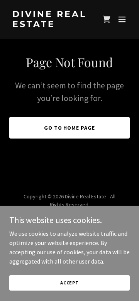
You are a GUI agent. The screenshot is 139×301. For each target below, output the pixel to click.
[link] (51, 25)
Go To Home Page (69, 127)
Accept (69, 283)
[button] (106, 19)
